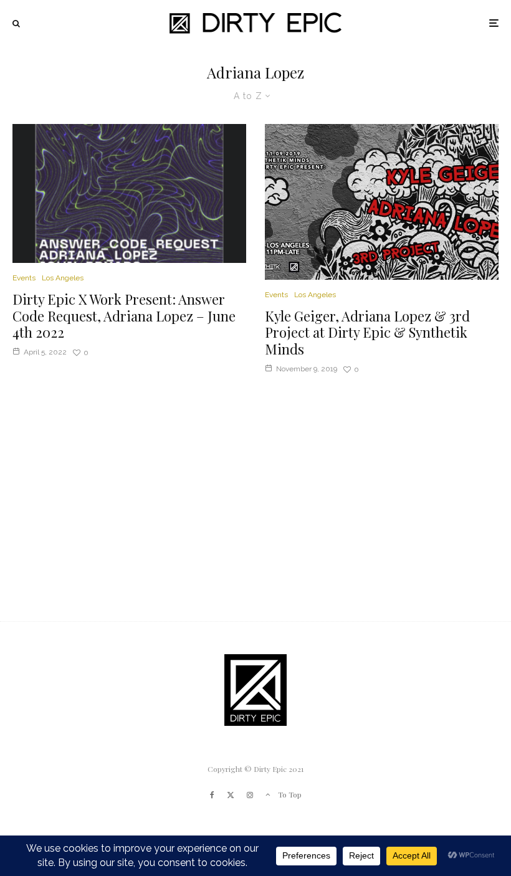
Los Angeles (63, 278)
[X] (231, 795)
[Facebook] (212, 795)
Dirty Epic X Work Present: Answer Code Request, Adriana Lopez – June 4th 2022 (124, 315)
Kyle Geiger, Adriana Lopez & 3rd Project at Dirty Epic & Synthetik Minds (367, 332)
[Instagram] (250, 795)
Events (24, 278)
